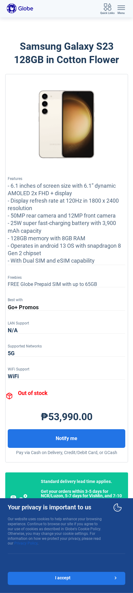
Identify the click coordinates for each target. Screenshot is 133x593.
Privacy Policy (25, 543)
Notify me (66, 438)
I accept (63, 577)
